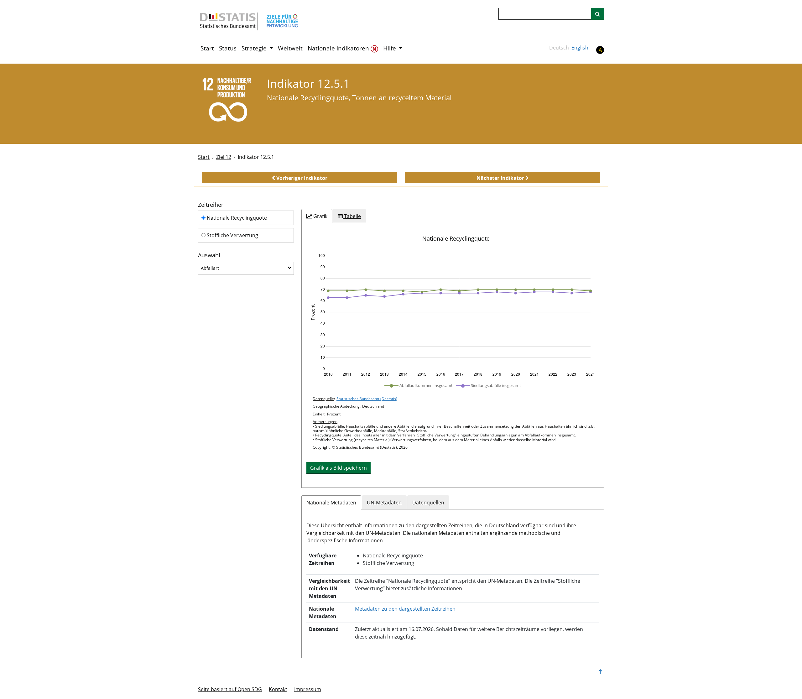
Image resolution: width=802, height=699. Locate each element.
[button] (299, 177)
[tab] (316, 216)
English (579, 47)
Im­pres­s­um (307, 689)
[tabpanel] (452, 355)
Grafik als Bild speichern (338, 467)
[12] (228, 103)
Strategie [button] (255, 48)
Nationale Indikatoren (339, 48)
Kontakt (278, 689)
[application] (453, 315)
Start (207, 48)
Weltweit (290, 48)
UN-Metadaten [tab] (384, 502)
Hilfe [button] (390, 48)
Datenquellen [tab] (428, 502)
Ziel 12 (223, 157)
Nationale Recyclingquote (236, 217)
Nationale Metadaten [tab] (331, 502)
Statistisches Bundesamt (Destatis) (366, 398)
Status (228, 48)
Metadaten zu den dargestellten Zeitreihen (405, 608)
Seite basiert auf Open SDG (230, 689)
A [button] (600, 49)
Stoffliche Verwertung (232, 235)
